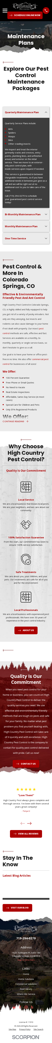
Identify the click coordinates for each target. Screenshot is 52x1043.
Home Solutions (26, 979)
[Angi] (37, 1007)
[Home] (25, 6)
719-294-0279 (26, 938)
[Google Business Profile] (14, 1007)
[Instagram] (26, 1007)
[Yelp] (32, 1007)
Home (26, 973)
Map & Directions (26, 959)
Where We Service (26, 994)
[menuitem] (12, 1029)
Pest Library (26, 988)
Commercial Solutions (26, 983)
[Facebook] (20, 1007)
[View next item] (29, 823)
